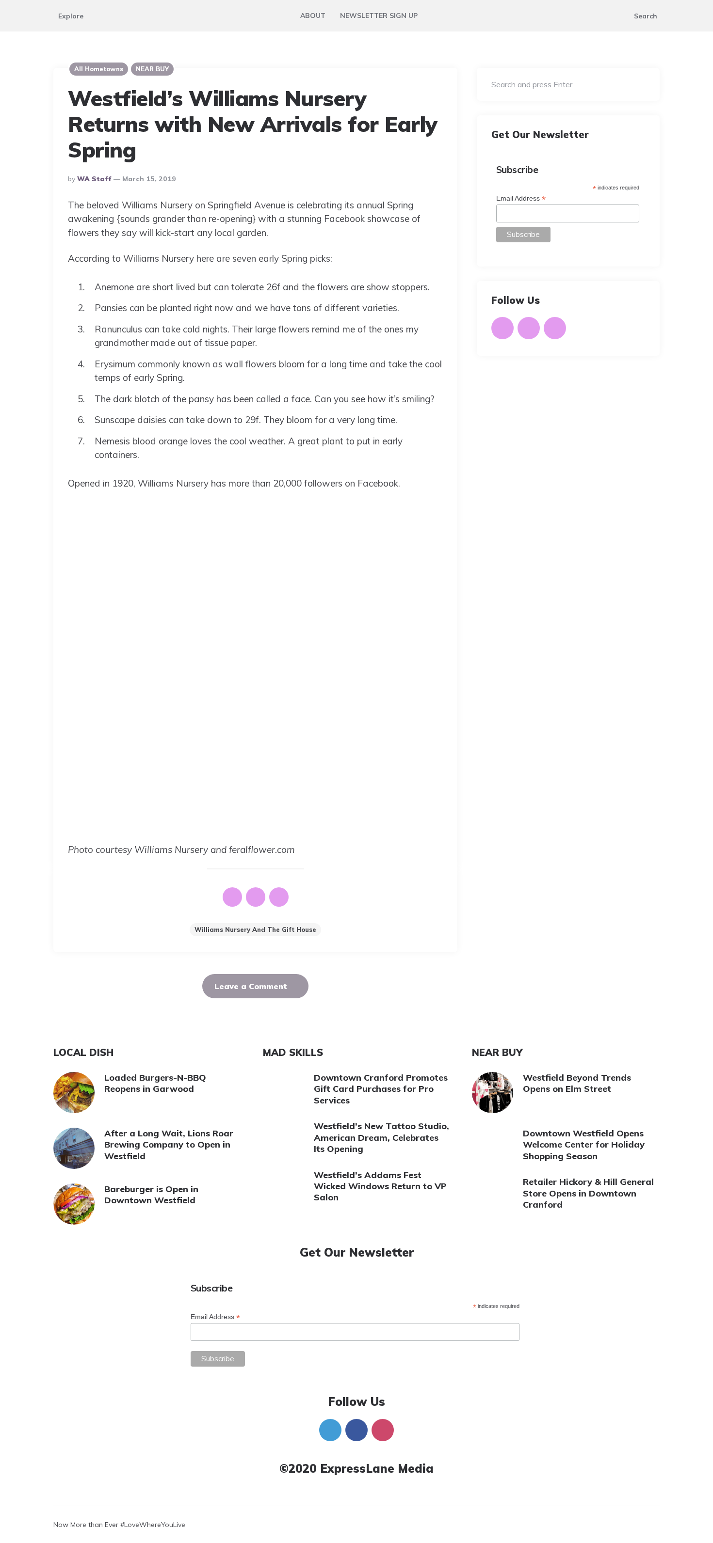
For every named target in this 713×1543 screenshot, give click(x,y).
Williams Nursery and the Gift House (255, 929)
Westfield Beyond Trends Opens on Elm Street (577, 1083)
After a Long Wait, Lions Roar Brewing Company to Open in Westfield (168, 1145)
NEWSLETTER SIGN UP (379, 15)
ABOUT (312, 15)
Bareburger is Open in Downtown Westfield (151, 1194)
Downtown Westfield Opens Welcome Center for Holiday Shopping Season (584, 1145)
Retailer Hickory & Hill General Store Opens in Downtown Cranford (588, 1193)
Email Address (521, 199)
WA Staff (94, 179)
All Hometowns (98, 69)
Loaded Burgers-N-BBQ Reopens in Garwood (155, 1083)
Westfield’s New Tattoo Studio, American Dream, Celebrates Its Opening (381, 1137)
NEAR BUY (152, 69)
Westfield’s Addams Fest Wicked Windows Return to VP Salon (380, 1186)
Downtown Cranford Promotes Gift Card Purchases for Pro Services (381, 1089)
